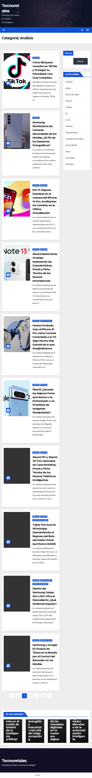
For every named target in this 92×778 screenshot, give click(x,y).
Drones (69, 101)
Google (69, 107)
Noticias (44, 185)
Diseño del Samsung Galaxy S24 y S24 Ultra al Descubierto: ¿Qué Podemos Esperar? (44, 596)
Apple (68, 88)
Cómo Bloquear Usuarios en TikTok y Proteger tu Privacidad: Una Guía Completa (44, 70)
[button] (82, 30)
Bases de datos (46, 320)
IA (66, 114)
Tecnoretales (14, 760)
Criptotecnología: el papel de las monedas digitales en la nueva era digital (56, 726)
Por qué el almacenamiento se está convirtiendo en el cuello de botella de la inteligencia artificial (12, 721)
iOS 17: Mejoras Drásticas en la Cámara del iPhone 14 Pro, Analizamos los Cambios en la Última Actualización (44, 201)
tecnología (70, 158)
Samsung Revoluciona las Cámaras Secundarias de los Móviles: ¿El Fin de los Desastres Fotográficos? (44, 134)
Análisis (36, 57)
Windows (70, 164)
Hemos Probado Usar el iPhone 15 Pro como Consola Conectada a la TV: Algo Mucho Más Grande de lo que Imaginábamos (44, 337)
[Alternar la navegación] (87, 30)
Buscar (68, 53)
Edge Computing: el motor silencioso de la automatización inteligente (78, 726)
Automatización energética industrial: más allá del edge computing (35, 727)
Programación (72, 133)
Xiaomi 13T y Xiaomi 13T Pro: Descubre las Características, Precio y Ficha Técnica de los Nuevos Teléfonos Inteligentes (44, 469)
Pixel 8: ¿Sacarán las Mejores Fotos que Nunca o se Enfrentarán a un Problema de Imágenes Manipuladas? (43, 401)
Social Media (71, 145)
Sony (68, 152)
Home (37, 775)
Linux (68, 120)
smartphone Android (40, 520)
